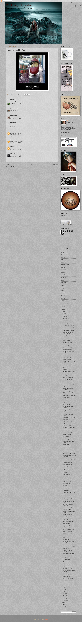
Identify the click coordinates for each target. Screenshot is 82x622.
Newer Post (9, 164)
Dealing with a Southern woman (68, 553)
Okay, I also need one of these (68, 432)
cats (61, 259)
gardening (62, 267)
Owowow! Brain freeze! (67, 494)
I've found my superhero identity (68, 563)
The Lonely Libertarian (19, 5)
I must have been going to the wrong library (68, 410)
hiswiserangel (13, 108)
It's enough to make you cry (68, 338)
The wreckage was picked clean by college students (69, 333)
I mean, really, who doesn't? (68, 464)
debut (62, 265)
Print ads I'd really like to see (68, 564)
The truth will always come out (68, 328)
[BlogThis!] (25, 95)
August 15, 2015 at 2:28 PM (15, 156)
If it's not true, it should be (67, 347)
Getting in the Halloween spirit (68, 330)
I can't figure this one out (67, 519)
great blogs (63, 269)
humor (62, 272)
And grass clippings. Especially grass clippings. (68, 421)
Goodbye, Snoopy (66, 548)
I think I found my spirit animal (68, 537)
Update (64, 367)
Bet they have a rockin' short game (69, 395)
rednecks (62, 285)
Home (32, 164)
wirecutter (12, 101)
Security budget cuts (66, 354)
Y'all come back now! (66, 576)
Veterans (62, 292)
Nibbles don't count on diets (68, 377)
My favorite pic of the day (67, 462)
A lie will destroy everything (68, 514)
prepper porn (63, 282)
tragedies (62, 290)
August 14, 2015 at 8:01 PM (15, 127)
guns (61, 270)
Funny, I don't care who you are (68, 557)
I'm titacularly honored (67, 402)
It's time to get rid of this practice (69, 439)
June (64, 591)
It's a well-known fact (66, 467)
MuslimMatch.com (66, 490)
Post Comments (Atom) (15, 166)
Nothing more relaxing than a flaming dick (68, 505)
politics (62, 280)
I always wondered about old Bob (69, 546)
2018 (63, 309)
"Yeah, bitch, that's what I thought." (69, 453)
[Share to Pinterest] (29, 95)
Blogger (46, 619)
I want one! (65, 369)
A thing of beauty (66, 539)
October (64, 320)
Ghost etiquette (65, 472)
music (62, 275)
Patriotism (62, 277)
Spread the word (66, 430)
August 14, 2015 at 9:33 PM (15, 142)
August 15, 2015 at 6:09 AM (15, 149)
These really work (66, 444)
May (64, 593)
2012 (63, 606)
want (61, 293)
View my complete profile (65, 132)
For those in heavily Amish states (69, 325)
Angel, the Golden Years (67, 527)
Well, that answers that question (69, 427)
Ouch (64, 386)
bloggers (62, 256)
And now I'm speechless (67, 349)
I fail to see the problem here (68, 566)
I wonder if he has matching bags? (69, 451)
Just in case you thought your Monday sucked (68, 412)
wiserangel (62, 300)
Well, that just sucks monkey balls (69, 335)
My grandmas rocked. (67, 397)
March (64, 596)
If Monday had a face (66, 340)
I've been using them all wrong (68, 327)
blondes (62, 257)
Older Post (55, 164)
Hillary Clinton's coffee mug (68, 429)
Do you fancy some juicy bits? (68, 384)
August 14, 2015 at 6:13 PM (15, 111)
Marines (62, 274)
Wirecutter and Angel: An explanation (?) (67, 526)
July (64, 589)
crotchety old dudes (64, 264)
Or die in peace (65, 466)
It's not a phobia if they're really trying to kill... (68, 389)
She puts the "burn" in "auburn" (68, 438)
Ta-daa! (64, 587)
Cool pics (62, 262)
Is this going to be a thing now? (68, 574)
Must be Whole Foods (67, 559)
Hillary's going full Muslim (67, 436)
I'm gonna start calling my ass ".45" (69, 399)
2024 (63, 306)
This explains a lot (66, 485)
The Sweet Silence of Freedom (68, 419)
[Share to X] (26, 95)
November (65, 318)
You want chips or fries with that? (69, 531)
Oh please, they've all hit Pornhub (69, 492)
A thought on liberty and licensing (69, 371)
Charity (62, 260)
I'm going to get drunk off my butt (69, 417)
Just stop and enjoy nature (67, 359)
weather (62, 295)
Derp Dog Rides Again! (67, 391)
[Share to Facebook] (27, 95)
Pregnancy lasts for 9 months (68, 521)
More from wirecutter (66, 573)
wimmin (62, 297)
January (64, 600)
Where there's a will (66, 483)
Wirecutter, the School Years (68, 516)
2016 (63, 313)
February (64, 598)
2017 (63, 311)
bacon (62, 254)
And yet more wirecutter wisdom (69, 529)
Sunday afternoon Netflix (67, 509)
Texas (62, 288)
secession (62, 287)
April (64, 595)
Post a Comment (12, 158)
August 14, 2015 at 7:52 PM (15, 118)
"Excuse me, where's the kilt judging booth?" (68, 551)
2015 (63, 315)
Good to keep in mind (67, 481)
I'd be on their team (66, 364)
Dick (11, 146)
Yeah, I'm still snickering (67, 379)
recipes (62, 283)
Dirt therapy (65, 423)
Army (62, 251)
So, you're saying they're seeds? (69, 578)
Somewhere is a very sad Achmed (69, 355)
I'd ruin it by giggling (66, 517)
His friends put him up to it (67, 585)
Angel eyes (12, 115)
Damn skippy (65, 487)
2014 (63, 602)
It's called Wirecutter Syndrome (68, 533)
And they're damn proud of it (68, 523)
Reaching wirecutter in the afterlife (69, 365)
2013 (63, 604)
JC (10, 131)
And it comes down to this (67, 568)
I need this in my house (67, 434)
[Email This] (24, 95)
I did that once (65, 382)
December (65, 316)
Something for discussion (67, 488)
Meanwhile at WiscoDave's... (68, 425)
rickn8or (12, 153)
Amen (64, 561)
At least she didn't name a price (68, 400)
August (64, 323)
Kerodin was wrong (66, 404)
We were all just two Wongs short (69, 458)
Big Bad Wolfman (66, 336)
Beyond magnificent (66, 381)
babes (62, 252)
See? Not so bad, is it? (67, 357)
